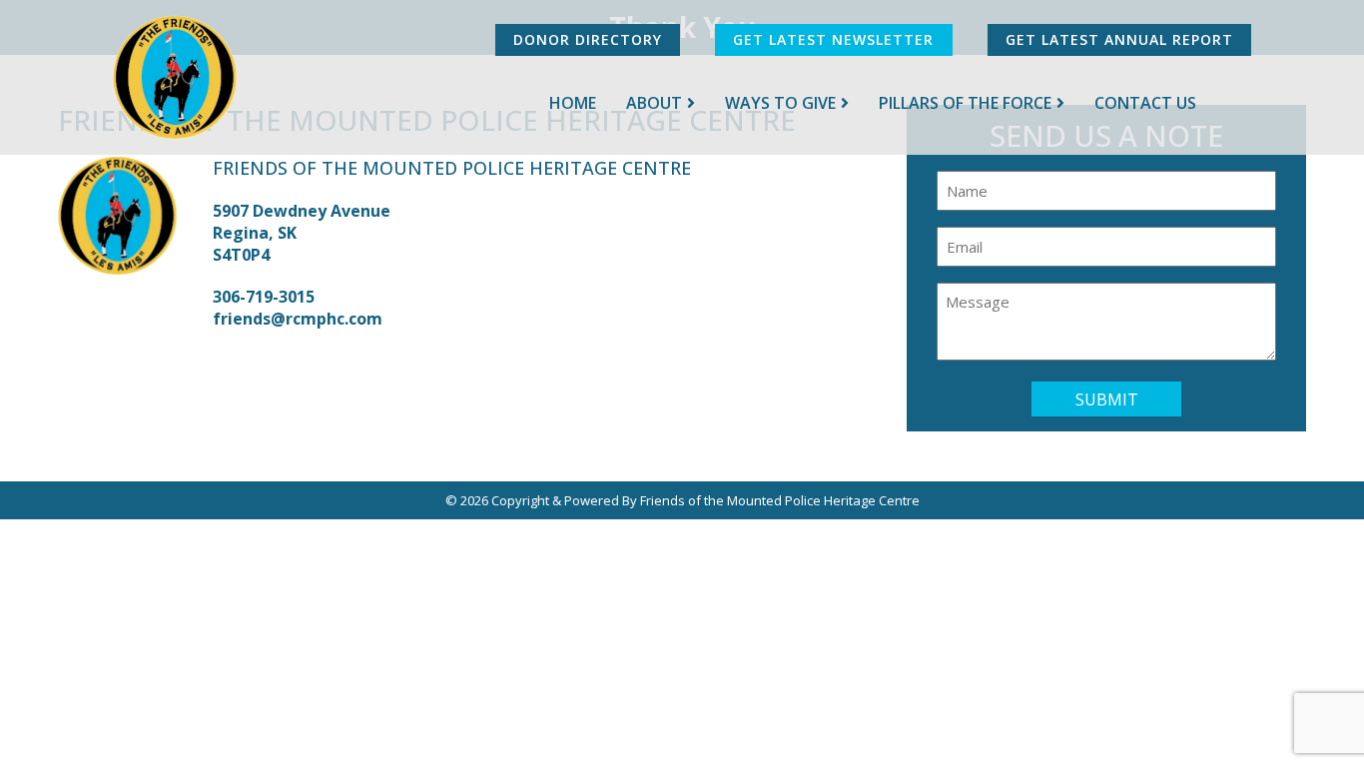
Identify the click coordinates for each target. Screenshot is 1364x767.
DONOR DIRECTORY (587, 39)
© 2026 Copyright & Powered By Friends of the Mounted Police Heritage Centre (682, 500)
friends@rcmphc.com (297, 319)
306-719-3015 (264, 297)
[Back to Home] (175, 77)
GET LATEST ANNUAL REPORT (1119, 39)
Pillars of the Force (965, 103)
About (654, 103)
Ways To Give (780, 103)
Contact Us (1145, 103)
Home (572, 103)
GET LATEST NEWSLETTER (833, 39)
